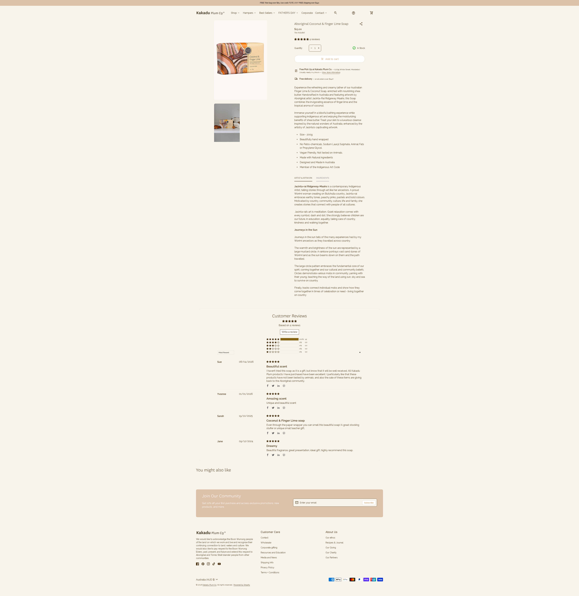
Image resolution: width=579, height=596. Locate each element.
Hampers (249, 12)
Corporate (307, 12)
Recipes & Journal (334, 542)
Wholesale (266, 542)
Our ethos (330, 537)
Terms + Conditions (270, 572)
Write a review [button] (289, 331)
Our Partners (332, 557)
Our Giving (331, 547)
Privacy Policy (267, 567)
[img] (272, 361)
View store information (331, 72)
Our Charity (331, 552)
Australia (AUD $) (207, 579)
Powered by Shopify (242, 585)
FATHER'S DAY (288, 12)
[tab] (303, 178)
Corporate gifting (269, 547)
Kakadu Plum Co (209, 585)
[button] (301, 39)
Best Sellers (267, 12)
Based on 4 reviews (289, 325)
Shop (235, 12)
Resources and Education (273, 552)
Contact (321, 12)
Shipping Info (267, 562)
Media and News (269, 557)
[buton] (207, 579)
